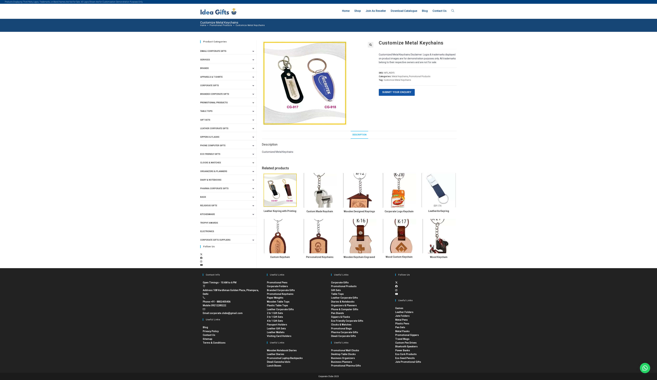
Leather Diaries (275, 354)
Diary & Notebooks (210, 180)
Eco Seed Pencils (405, 358)
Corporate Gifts (209, 85)
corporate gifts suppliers (215, 240)
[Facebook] (201, 258)
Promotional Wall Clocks (345, 350)
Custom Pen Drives (406, 342)
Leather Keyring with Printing (280, 211)
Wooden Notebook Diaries (282, 350)
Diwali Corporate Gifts (213, 51)
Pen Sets (400, 327)
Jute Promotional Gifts (408, 362)
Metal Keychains (400, 76)
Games (399, 308)
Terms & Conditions (214, 342)
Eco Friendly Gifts (210, 154)
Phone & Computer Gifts (344, 309)
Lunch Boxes (274, 365)
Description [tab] (359, 134)
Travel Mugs (402, 339)
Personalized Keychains (319, 257)
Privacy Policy (211, 331)
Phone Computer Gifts (213, 145)
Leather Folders (404, 312)
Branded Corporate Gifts (281, 290)
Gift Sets (205, 120)
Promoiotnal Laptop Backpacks (285, 358)
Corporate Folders (277, 286)
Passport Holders (277, 324)
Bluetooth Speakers (406, 346)
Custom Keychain (280, 257)
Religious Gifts (208, 205)
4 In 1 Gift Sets (275, 320)
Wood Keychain (438, 257)
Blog (205, 327)
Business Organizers (343, 358)
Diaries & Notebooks (343, 301)
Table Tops (206, 111)
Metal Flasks (402, 331)
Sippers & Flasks (209, 137)
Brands (204, 68)
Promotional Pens (277, 282)
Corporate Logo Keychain (399, 211)
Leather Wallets (276, 332)
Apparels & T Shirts (211, 77)
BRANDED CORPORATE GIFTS (214, 94)
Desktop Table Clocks (343, 354)
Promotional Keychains (280, 294)
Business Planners (341, 362)
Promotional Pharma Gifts (346, 365)
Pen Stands (337, 313)
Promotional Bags (341, 328)
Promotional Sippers (407, 335)
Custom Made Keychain (319, 211)
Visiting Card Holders (279, 336)
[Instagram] (201, 261)
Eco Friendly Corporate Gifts (347, 320)
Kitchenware (207, 214)
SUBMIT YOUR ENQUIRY (396, 92)
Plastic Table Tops (277, 305)
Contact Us (209, 335)
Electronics (207, 231)
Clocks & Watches (210, 162)
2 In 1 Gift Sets (275, 313)
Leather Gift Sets (276, 328)
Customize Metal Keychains (250, 25)
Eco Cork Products (406, 354)
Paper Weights (275, 297)
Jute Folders (402, 316)
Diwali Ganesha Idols (278, 362)
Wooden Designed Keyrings (359, 211)
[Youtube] (201, 265)
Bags (203, 197)
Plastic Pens (402, 323)
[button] (370, 45)
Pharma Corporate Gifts (214, 188)
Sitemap (207, 339)
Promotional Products (419, 76)
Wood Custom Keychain (399, 256)
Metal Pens (401, 319)
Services (205, 59)
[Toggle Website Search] (452, 11)
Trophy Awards (209, 223)
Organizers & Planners (213, 171)
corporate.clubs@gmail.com (226, 313)
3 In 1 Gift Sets (275, 317)
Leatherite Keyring (438, 211)
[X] (201, 254)
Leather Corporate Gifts (214, 128)
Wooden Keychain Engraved (359, 257)
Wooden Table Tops (278, 301)
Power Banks (402, 350)
